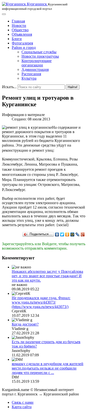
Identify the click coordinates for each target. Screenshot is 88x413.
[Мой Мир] (72, 234)
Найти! (72, 87)
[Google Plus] (82, 234)
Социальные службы (39, 52)
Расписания (31, 74)
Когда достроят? (25, 324)
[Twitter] (62, 234)
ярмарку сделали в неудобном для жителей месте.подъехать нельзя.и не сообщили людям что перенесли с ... (47, 368)
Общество (20, 30)
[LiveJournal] (77, 234)
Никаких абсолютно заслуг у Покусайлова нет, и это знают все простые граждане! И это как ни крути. (47, 275)
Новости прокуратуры (40, 56)
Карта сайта (22, 407)
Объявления (22, 34)
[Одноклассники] (67, 234)
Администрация (35, 69)
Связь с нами (22, 402)
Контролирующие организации (37, 63)
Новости (19, 25)
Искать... (9, 87)
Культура (29, 78)
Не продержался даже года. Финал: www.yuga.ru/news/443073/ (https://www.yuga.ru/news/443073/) (41, 302)
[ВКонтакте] (57, 234)
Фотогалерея (22, 43)
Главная (18, 21)
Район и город (24, 47)
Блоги (17, 39)
